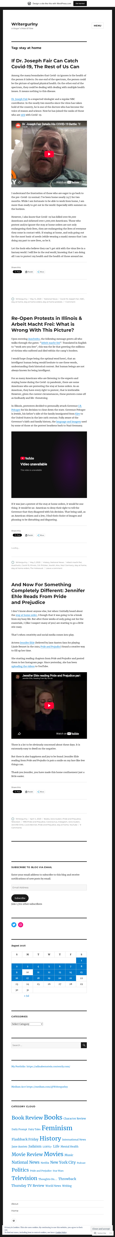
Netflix (45, 1162)
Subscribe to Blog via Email (31, 867)
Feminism (57, 1128)
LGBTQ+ (47, 1146)
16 (17, 978)
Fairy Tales (34, 1129)
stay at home (17, 302)
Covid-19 (64, 299)
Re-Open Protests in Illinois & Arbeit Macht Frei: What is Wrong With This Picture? (46, 324)
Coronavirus (51, 822)
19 (49, 978)
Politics (20, 1170)
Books (47, 819)
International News (74, 1139)
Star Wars (58, 1170)
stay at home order (26, 615)
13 (60, 972)
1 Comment (70, 302)
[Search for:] (46, 1045)
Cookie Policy (61, 1232)
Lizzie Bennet (30, 825)
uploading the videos (23, 666)
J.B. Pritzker (42, 565)
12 (49, 972)
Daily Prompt (19, 1129)
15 (81, 972)
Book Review (27, 1118)
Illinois (33, 565)
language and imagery (68, 421)
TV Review (35, 1186)
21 (70, 978)
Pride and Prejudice (50, 646)
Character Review (75, 1118)
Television (15, 822)
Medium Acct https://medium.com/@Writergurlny (39, 1087)
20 (59, 978)
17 (27, 978)
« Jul (26, 995)
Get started (80, 3)
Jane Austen (56, 819)
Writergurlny (24, 24)
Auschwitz (34, 338)
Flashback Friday (25, 1139)
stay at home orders (33, 302)
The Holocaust (36, 568)
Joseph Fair (74, 299)
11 (38, 972)
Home (14, 1210)
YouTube (73, 825)
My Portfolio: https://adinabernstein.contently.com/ (40, 1066)
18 (38, 978)
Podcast (81, 1162)
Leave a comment (54, 568)
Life (56, 1146)
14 (70, 972)
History (46, 562)
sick (23, 114)
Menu (98, 25)
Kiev (77, 413)
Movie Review (27, 1154)
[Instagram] (20, 924)
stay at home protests (52, 302)
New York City (63, 1162)
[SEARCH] (84, 1045)
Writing (67, 1185)
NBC (82, 299)
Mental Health (69, 1146)
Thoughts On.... (47, 1179)
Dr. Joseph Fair (19, 99)
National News (51, 299)
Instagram (62, 822)
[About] (13, 1220)
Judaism (35, 1146)
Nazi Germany (67, 565)
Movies (53, 1154)
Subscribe (20, 898)
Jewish (52, 565)
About (14, 1204)
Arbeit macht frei (50, 342)
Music (69, 1155)
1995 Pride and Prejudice (34, 822)
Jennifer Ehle (27, 642)
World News (53, 1185)
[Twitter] (13, 924)
